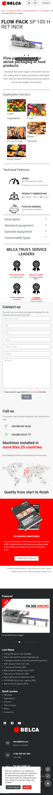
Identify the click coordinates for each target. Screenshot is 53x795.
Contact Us (9, 712)
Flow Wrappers (44, 11)
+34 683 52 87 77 (21, 434)
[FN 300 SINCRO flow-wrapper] (26, 616)
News (6, 709)
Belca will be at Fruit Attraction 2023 (19, 677)
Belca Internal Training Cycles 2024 (18, 670)
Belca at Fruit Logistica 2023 (16, 684)
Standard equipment (19, 225)
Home (3, 11)
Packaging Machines (30, 11)
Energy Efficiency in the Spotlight (18, 654)
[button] (24, 55)
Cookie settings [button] (13, 787)
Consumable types (17, 238)
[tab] (25, 219)
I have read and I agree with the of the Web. (25, 392)
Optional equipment (18, 231)
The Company (10, 705)
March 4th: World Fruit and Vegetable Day (21, 657)
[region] (26, 41)
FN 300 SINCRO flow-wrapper (13, 635)
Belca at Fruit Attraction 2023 (16, 674)
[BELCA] (11, 3)
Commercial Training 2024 (15, 667)
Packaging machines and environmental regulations (25, 660)
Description (12, 219)
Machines (8, 695)
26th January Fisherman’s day (16, 664)
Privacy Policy (32, 392)
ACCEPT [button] (27, 787)
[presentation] (3, 642)
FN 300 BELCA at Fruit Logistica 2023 (20, 680)
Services (7, 702)
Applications (9, 698)
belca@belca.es (20, 741)
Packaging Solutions (14, 11)
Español (46, 3)
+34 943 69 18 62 (21, 426)
